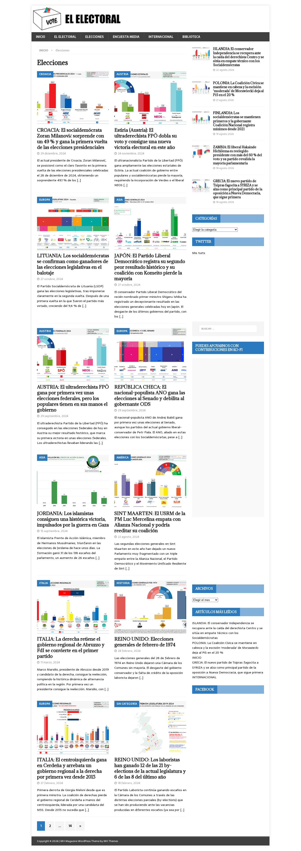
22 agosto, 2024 (128, 536)
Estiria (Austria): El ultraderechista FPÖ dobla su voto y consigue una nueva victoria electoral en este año (145, 138)
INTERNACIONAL (161, 36)
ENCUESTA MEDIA (126, 36)
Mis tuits (198, 252)
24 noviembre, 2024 (131, 153)
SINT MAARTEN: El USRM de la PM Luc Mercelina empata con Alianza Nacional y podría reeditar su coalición (149, 522)
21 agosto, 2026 (225, 100)
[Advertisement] (228, 288)
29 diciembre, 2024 (53, 153)
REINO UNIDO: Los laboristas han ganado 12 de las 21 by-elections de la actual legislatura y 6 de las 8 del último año (150, 768)
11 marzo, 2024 (50, 662)
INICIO (40, 36)
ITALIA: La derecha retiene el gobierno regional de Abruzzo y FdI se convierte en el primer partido (70, 647)
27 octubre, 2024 (52, 279)
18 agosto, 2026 (225, 168)
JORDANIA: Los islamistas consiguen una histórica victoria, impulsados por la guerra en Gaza (73, 519)
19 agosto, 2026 (225, 134)
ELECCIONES (94, 36)
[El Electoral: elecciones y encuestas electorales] (78, 29)
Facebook (204, 689)
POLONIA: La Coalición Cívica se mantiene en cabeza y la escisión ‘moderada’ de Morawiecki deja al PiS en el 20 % (238, 89)
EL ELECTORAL (65, 36)
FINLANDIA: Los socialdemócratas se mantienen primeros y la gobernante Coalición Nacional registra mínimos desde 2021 (236, 121)
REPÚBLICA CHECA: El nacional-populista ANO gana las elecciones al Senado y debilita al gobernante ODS (149, 395)
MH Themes (111, 841)
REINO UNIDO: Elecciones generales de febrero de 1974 (144, 642)
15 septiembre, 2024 (54, 531)
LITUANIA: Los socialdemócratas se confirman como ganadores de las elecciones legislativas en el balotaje (73, 264)
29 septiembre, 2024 (54, 416)
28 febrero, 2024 (129, 651)
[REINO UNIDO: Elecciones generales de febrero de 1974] (150, 607)
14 (70, 825)
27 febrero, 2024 (52, 783)
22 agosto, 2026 (225, 70)
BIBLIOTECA (191, 36)
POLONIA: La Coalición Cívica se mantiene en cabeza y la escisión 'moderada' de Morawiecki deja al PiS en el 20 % (225, 647)
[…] (79, 180)
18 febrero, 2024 (129, 783)
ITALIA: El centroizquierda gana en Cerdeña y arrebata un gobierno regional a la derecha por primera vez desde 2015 (72, 768)
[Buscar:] (228, 328)
